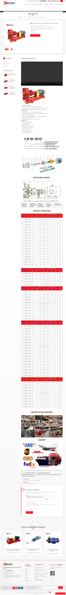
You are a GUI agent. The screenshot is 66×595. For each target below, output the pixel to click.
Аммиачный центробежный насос (40, 575)
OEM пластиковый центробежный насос (27, 474)
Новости (26, 577)
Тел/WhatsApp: (46, 499)
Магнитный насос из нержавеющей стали (40, 577)
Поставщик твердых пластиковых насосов (41, 474)
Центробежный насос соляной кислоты (41, 573)
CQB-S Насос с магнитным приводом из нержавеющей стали (12, 87)
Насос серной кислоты (38, 569)
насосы (7, 61)
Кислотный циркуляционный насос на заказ (55, 474)
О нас (29, 4)
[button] (64, 543)
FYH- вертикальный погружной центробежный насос (13, 550)
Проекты (41, 4)
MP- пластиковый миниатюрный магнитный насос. (33, 550)
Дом (25, 4)
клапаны (7, 66)
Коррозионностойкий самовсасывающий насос (39, 580)
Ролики (46, 4)
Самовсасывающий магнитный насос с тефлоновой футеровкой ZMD (53, 550)
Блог (24, 593)
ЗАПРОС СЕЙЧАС (35, 35)
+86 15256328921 (9, 570)
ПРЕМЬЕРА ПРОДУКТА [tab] (28, 58)
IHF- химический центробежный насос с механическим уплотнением (12, 81)
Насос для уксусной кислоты (39, 567)
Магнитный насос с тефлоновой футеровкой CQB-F (12, 74)
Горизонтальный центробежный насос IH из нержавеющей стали (12, 93)
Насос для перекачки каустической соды (40, 571)
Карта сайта (28, 593)
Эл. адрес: (28, 499)
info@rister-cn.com (11, 572)
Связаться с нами (58, 4)
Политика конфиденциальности (38, 593)
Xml (32, 593)
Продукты (35, 4)
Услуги (51, 4)
